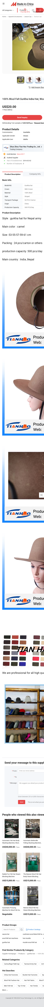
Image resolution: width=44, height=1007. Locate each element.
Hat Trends (34, 986)
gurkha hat (6, 942)
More (4, 990)
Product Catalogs (34, 929)
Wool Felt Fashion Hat (11, 980)
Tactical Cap (38, 16)
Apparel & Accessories (15, 16)
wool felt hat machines (10, 938)
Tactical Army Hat (30, 964)
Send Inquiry (22, 117)
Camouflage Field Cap (11, 964)
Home (4, 16)
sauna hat (5, 934)
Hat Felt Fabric (29, 980)
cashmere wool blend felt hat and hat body (33, 934)
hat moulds (27, 938)
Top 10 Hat (21, 986)
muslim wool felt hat (30, 942)
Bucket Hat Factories (30, 975)
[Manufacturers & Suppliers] (22, 4)
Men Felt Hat (8, 986)
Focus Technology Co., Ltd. (28, 998)
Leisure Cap (27, 16)
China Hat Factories (11, 975)
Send (21, 802)
